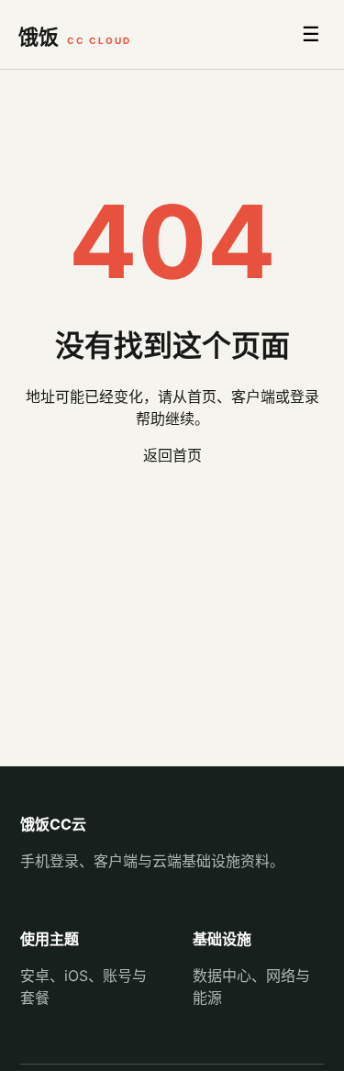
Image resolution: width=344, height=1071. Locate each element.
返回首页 (172, 455)
